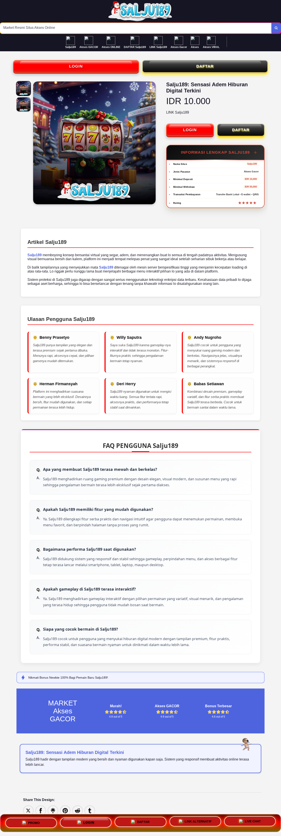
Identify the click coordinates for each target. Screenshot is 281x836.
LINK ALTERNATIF (198, 822)
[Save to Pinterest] (65, 810)
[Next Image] (152, 143)
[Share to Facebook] (40, 810)
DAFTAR (205, 66)
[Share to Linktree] (53, 810)
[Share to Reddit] (77, 810)
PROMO (34, 821)
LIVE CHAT (253, 823)
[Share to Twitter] (28, 810)
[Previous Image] (36, 143)
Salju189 (34, 255)
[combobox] (136, 28)
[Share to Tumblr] (90, 810)
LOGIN (76, 66)
